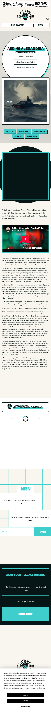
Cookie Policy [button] (34, 686)
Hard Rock (20, 56)
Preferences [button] (41, 688)
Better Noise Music (27, 67)
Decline (25, 701)
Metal (27, 56)
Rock (32, 56)
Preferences (25, 706)
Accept (25, 695)
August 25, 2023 (30, 62)
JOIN (42, 531)
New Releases (17, 25)
